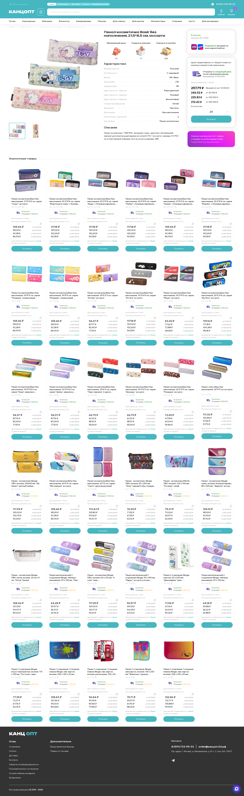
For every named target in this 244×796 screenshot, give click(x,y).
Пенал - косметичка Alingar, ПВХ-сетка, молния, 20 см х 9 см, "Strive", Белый (25, 577)
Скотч (192, 21)
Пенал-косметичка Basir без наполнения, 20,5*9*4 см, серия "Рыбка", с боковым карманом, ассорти (140, 203)
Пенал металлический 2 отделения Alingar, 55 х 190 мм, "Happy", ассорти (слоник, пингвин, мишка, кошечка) (140, 579)
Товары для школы (27, 27)
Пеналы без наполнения (76, 27)
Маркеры (47, 21)
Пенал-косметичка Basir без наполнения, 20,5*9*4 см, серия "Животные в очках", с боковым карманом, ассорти (64, 203)
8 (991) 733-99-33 (182, 746)
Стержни (177, 21)
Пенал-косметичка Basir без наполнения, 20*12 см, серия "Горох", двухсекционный (101, 483)
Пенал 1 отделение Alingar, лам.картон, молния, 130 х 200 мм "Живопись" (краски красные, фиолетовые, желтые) (140, 673)
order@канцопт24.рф (212, 746)
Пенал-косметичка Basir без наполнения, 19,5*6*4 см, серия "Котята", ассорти (140, 295)
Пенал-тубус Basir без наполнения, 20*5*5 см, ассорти (216, 388)
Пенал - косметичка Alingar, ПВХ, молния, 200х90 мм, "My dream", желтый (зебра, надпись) (25, 485)
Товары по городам (59, 751)
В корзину (211, 119)
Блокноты (64, 21)
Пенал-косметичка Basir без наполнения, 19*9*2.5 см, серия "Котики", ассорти (102, 295)
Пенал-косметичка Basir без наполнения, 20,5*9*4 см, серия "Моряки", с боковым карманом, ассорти (216, 203)
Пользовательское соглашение (24, 769)
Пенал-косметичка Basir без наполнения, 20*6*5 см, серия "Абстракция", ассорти (63, 483)
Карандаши (28, 21)
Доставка (13, 755)
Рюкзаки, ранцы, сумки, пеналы (50, 27)
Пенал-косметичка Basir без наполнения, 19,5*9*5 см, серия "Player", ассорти (178, 295)
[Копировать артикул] (23, 207)
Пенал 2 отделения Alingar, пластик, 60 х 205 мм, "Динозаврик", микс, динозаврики (176, 579)
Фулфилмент (15, 778)
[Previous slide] (13, 75)
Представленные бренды (62, 747)
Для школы (138, 21)
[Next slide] (94, 75)
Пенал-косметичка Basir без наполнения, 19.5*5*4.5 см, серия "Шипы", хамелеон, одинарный (63, 391)
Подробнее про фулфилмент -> (206, 142)
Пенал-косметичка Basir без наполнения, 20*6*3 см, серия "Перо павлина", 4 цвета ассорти (101, 391)
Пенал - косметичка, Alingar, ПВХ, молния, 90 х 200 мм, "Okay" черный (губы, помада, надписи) (139, 485)
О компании (14, 747)
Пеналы (102, 21)
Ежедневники (83, 21)
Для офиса (119, 21)
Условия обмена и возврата (22, 773)
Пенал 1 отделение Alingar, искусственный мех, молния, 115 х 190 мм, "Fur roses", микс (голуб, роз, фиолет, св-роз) (26, 673)
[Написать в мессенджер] (237, 789)
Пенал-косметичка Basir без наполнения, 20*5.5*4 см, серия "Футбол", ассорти (216, 295)
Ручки (12, 21)
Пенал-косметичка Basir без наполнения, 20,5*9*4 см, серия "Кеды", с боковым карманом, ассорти (102, 203)
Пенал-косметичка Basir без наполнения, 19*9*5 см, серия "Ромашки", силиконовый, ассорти (63, 297)
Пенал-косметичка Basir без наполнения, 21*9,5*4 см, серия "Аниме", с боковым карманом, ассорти (178, 203)
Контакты (13, 760)
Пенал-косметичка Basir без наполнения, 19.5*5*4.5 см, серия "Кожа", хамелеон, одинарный (25, 391)
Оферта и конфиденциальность (24, 764)
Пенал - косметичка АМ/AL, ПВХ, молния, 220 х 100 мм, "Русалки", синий (176, 483)
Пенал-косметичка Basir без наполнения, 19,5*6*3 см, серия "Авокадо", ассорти (140, 389)
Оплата (12, 751)
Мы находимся (20, 4)
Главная (12, 27)
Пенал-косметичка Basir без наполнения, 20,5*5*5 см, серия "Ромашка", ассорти (178, 389)
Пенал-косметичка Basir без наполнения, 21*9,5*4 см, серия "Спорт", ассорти (26, 201)
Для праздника (210, 21)
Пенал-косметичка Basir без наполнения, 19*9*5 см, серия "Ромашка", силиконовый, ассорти (25, 297)
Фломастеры (158, 21)
